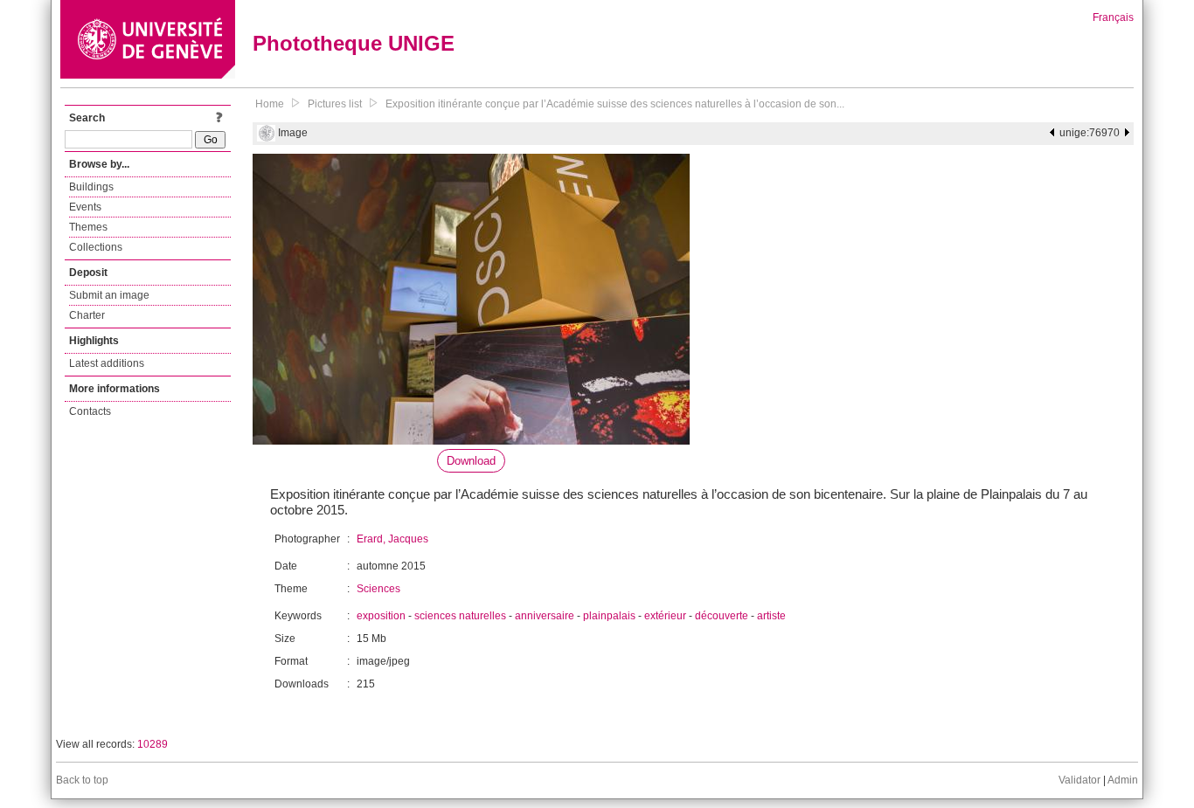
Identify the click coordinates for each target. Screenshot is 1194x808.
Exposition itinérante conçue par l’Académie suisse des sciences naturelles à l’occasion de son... (614, 104)
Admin (1122, 780)
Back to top (82, 780)
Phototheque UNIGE (354, 43)
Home (269, 104)
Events (85, 207)
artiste (771, 616)
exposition (381, 616)
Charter (87, 315)
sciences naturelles (460, 616)
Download (471, 460)
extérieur (665, 616)
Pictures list (335, 104)
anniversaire (544, 616)
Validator (1079, 780)
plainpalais (609, 616)
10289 (152, 744)
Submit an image (109, 295)
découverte (721, 616)
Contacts (90, 411)
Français (1113, 17)
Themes (88, 227)
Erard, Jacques (392, 539)
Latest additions (106, 363)
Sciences (378, 589)
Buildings (91, 187)
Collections (95, 247)
